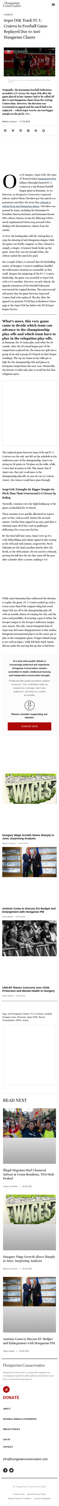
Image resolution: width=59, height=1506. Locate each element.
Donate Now (29, 726)
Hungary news (9, 1017)
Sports (42, 1017)
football (48, 1014)
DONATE (11, 1397)
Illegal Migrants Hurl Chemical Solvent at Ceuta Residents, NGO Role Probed (28, 1174)
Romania (21, 1017)
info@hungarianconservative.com (25, 1459)
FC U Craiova (36, 1014)
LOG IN (6, 1439)
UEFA (18, 1020)
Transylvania (8, 1020)
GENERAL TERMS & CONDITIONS (20, 1419)
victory (25, 1020)
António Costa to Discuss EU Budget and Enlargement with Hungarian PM (29, 910)
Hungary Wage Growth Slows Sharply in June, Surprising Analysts (28, 837)
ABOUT (6, 1408)
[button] (53, 4)
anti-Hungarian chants (18, 1014)
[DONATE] (6, 1389)
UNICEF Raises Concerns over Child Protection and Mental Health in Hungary (28, 989)
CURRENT (8, 15)
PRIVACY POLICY (11, 1429)
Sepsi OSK (32, 1017)
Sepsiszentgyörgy (47, 178)
